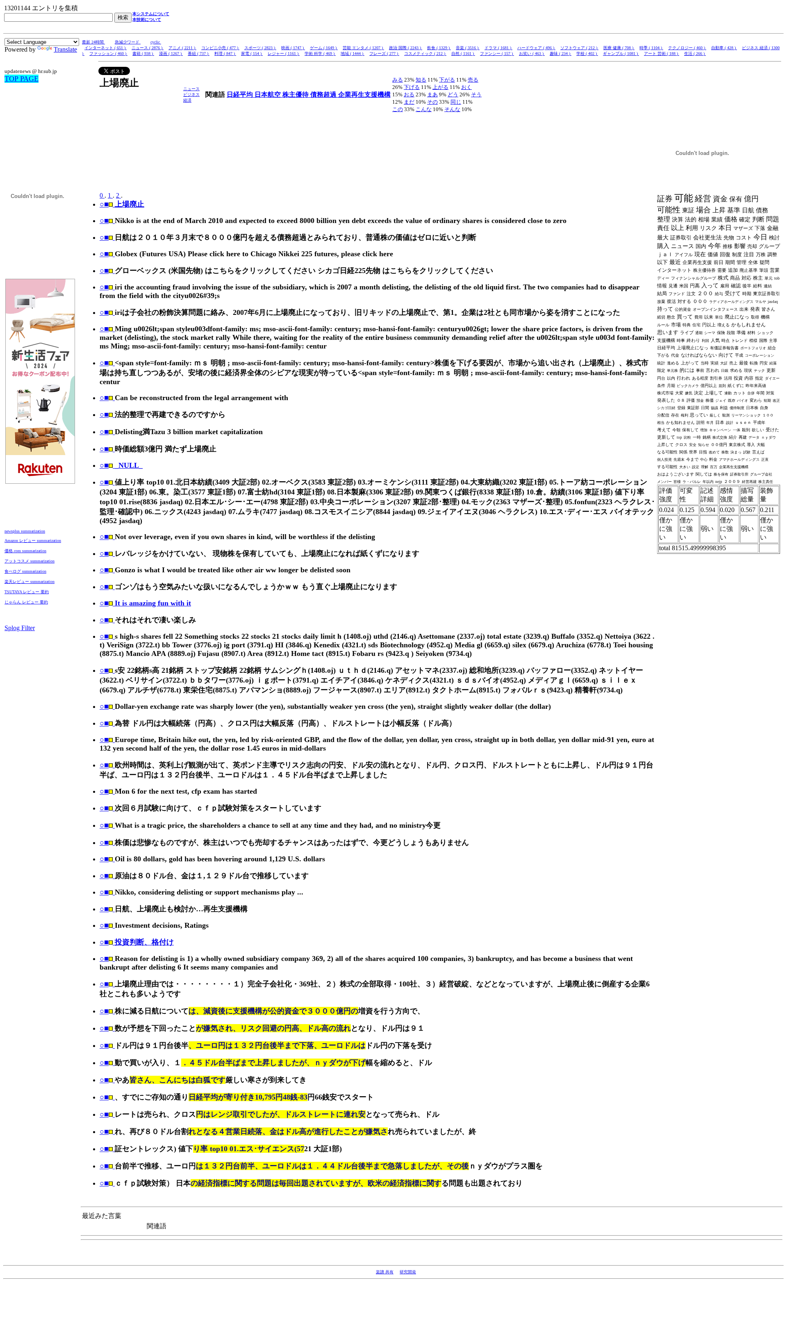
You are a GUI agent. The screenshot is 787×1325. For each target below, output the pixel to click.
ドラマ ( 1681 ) (498, 48)
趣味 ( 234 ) (560, 53)
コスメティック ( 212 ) (425, 53)
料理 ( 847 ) (225, 53)
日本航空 (268, 94)
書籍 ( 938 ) (143, 53)
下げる (412, 87)
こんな (424, 109)
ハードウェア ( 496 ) (536, 48)
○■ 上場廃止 (122, 204)
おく (466, 87)
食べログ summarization (25, 571)
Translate (65, 49)
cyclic (155, 42)
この (397, 109)
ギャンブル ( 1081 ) (621, 53)
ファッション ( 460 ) (108, 53)
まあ (432, 94)
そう (476, 94)
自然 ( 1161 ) (463, 53)
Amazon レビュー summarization (33, 540)
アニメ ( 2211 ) (182, 48)
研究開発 (408, 1272)
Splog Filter (20, 627)
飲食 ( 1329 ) (439, 48)
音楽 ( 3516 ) (468, 48)
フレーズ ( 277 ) (384, 53)
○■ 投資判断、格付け (137, 942)
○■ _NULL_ (121, 465)
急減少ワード (128, 42)
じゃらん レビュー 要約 (26, 602)
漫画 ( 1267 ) (171, 53)
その (432, 102)
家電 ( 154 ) (252, 53)
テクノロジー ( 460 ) (687, 48)
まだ (409, 102)
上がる (440, 87)
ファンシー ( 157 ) (497, 53)
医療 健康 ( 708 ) (619, 48)
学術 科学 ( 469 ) (320, 53)
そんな (452, 109)
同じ (455, 102)
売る (473, 80)
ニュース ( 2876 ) (148, 48)
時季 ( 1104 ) (651, 48)
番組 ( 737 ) (198, 53)
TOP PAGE (22, 79)
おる (409, 94)
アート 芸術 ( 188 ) (661, 53)
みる (397, 80)
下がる (447, 80)
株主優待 (296, 94)
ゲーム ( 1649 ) (324, 48)
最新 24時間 (93, 42)
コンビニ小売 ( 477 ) (220, 48)
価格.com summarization (25, 551)
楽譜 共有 (385, 1272)
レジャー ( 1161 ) (284, 53)
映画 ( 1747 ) (293, 48)
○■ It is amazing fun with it (145, 603)
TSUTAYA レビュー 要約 (27, 592)
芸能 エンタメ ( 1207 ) (363, 48)
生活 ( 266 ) (695, 53)
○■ (104, 220)
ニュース (191, 89)
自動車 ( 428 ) (724, 48)
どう (453, 94)
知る (421, 80)
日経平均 (241, 94)
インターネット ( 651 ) (105, 48)
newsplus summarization (25, 531)
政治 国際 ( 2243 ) (405, 48)
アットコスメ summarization (30, 561)
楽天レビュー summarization (30, 581)
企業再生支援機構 (364, 94)
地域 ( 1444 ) (352, 53)
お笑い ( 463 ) (532, 53)
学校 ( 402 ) (587, 53)
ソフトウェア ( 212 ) (579, 48)
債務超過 (324, 94)
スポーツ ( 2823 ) (260, 48)
